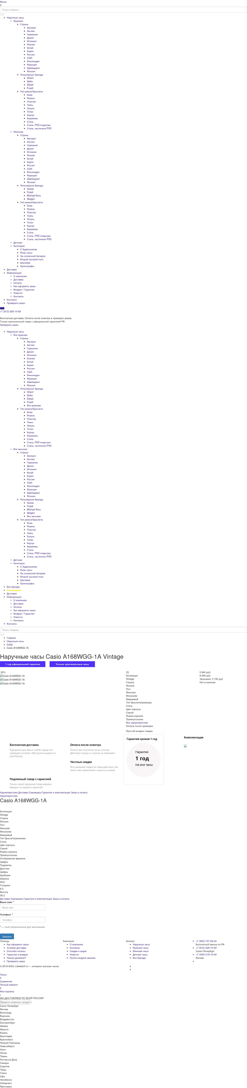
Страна (24, 24)
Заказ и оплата (79, 792)
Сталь (30, 121)
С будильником (28, 249)
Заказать (7, 936)
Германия (32, 34)
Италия (31, 44)
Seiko (30, 81)
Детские (17, 242)
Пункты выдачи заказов (82, 957)
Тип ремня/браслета (31, 91)
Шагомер (25, 262)
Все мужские (20, 334)
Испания (31, 41)
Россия (31, 54)
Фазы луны (26, 252)
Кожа (29, 94)
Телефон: (5, 914)
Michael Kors (34, 195)
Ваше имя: (6, 902)
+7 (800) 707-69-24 (206, 941)
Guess (30, 188)
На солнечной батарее (32, 256)
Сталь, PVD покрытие (39, 125)
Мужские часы (140, 947)
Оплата (17, 282)
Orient (30, 78)
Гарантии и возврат (17, 954)
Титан (30, 111)
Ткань (30, 104)
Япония (31, 71)
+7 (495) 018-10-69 (206, 954)
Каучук (30, 115)
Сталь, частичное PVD (39, 128)
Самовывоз (35, 792)
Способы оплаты (16, 951)
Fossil (30, 88)
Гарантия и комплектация (56, 792)
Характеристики (8, 792)
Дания (30, 37)
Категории (19, 245)
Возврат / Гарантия (23, 289)
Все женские (20, 449)
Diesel (30, 84)
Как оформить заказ (24, 286)
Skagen (31, 198)
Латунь (30, 108)
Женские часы (141, 951)
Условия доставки (16, 947)
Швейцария (33, 68)
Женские (18, 131)
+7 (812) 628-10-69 (10, 311)
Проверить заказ (16, 303)
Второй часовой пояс (32, 259)
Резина (31, 98)
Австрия (31, 27)
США (29, 57)
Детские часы (140, 954)
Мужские (18, 20)
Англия (31, 31)
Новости (18, 292)
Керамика (32, 118)
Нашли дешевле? (16, 957)
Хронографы (27, 266)
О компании (20, 276)
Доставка (12, 269)
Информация (14, 272)
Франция (32, 64)
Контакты (18, 296)
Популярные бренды (31, 74)
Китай (30, 47)
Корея (30, 51)
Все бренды (13, 586)
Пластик (31, 101)
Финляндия (33, 61)
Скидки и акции (78, 951)
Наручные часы (15, 17)
